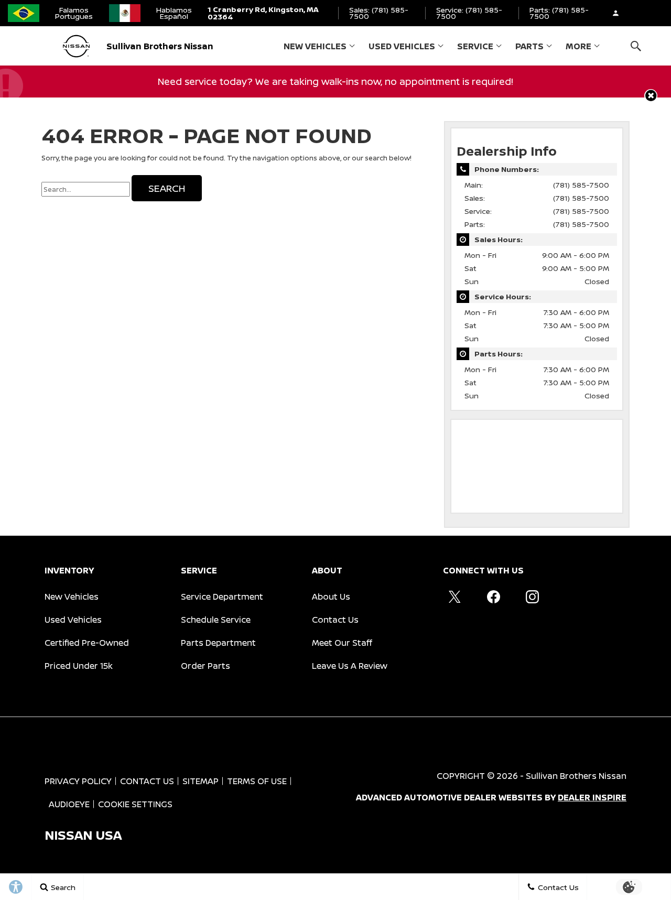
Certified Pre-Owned (87, 642)
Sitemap (200, 781)
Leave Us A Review (349, 665)
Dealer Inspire (592, 797)
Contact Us (335, 619)
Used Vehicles (402, 46)
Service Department (222, 596)
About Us (331, 596)
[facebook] (493, 596)
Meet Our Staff (342, 642)
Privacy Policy (78, 781)
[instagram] (532, 596)
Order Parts (205, 665)
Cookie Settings (135, 804)
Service (475, 46)
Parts (529, 46)
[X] (454, 596)
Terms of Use (257, 781)
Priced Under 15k (79, 665)
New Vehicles (315, 46)
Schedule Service (216, 619)
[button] (635, 46)
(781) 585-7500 (581, 185)
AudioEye (69, 804)
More (578, 48)
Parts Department (218, 642)
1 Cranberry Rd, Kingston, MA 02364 (263, 12)
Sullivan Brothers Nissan (576, 776)
